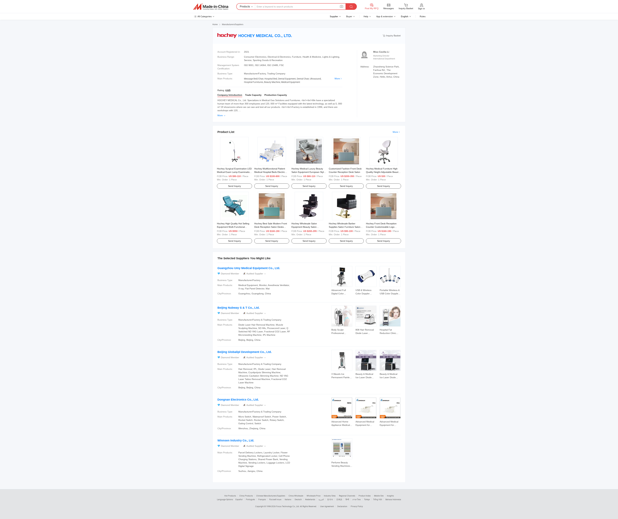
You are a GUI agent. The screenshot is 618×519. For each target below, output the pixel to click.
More (337, 78)
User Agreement (327, 506)
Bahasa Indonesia (393, 499)
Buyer (349, 16)
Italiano (288, 499)
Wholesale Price (313, 495)
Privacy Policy (357, 506)
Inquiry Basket (392, 35)
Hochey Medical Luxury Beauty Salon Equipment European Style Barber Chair (308, 172)
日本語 (339, 499)
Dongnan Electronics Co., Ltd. (238, 399)
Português (250, 499)
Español (239, 499)
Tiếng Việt (377, 499)
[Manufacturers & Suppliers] (210, 6)
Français (262, 499)
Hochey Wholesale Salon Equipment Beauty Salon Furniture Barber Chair (304, 227)
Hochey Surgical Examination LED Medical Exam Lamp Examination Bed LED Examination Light (234, 172)
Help (366, 16)
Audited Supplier (256, 273)
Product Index (365, 495)
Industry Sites (330, 495)
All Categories (204, 16)
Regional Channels (347, 495)
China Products (246, 495)
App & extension (384, 16)
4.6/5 (227, 90)
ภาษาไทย (356, 499)
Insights (390, 495)
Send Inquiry (234, 186)
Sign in (421, 8)
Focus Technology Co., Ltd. (288, 506)
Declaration (342, 506)
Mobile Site (379, 495)
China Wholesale (296, 495)
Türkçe (367, 499)
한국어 (330, 499)
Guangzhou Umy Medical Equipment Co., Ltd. (248, 268)
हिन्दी (347, 499)
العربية (321, 499)
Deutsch (298, 499)
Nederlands (310, 499)
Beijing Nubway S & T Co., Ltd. (238, 307)
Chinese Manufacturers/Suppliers (270, 495)
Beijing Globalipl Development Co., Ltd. (244, 352)
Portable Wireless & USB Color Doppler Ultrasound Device (390, 293)
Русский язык (275, 499)
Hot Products (230, 495)
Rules (423, 16)
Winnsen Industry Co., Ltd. (235, 440)
